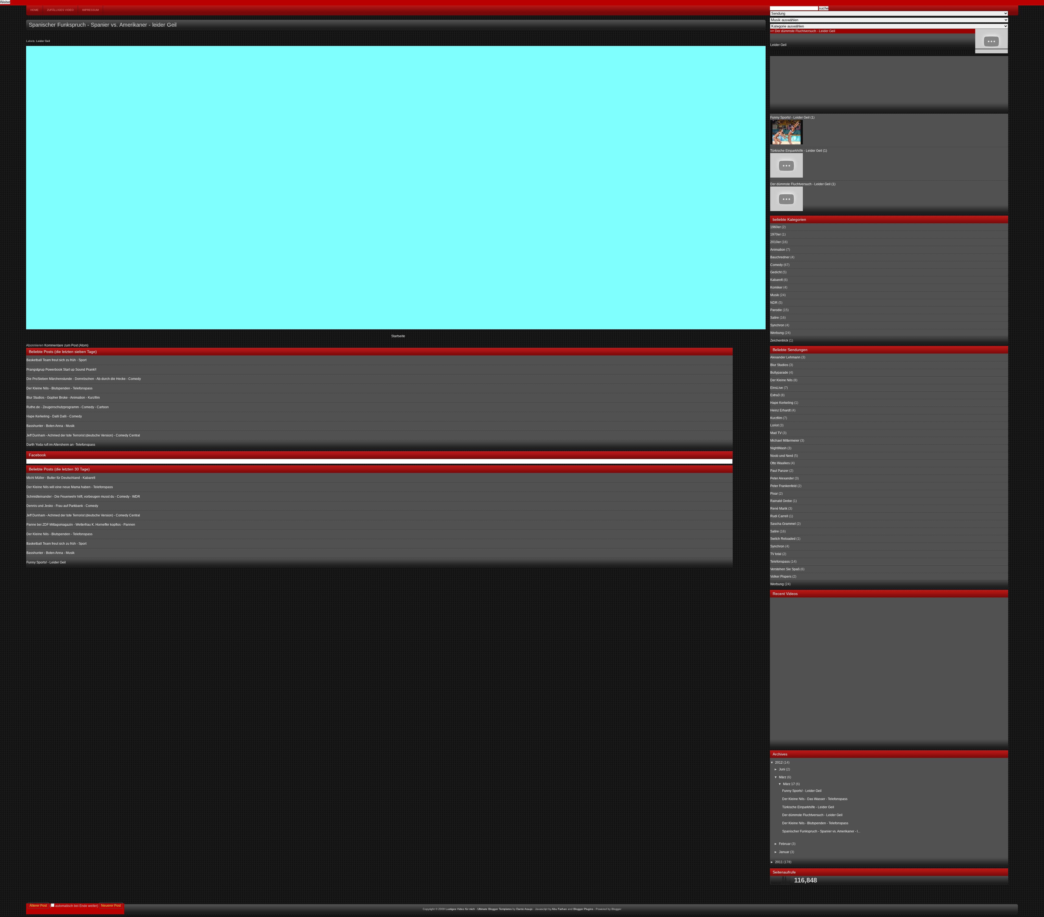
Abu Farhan (559, 908)
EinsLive (776, 388)
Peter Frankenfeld (783, 486)
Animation (777, 250)
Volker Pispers (780, 576)
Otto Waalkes (780, 463)
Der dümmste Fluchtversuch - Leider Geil (812, 815)
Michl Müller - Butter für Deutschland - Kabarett (60, 478)
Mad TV (776, 433)
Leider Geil (43, 40)
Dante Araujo (524, 908)
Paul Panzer (779, 471)
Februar (785, 844)
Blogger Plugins (583, 908)
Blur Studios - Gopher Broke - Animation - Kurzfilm (63, 397)
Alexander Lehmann (785, 357)
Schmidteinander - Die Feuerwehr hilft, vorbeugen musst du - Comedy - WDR (83, 496)
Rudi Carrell (779, 516)
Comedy (776, 265)
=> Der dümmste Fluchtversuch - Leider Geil (802, 31)
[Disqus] (396, 117)
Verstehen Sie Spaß (785, 569)
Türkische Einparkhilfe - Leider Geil (808, 807)
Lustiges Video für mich (460, 908)
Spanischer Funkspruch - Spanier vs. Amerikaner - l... (821, 831)
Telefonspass (780, 561)
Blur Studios (779, 365)
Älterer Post (38, 905)
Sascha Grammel (783, 524)
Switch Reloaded (783, 539)
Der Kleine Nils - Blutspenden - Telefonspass (59, 388)
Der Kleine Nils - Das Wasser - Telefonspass (814, 799)
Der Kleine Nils (781, 380)
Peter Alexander (782, 478)
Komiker (776, 287)
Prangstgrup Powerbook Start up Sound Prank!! (61, 369)
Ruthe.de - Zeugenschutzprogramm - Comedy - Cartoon (67, 407)
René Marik (778, 508)
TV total (775, 554)
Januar (784, 852)
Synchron (777, 325)
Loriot (774, 425)
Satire (774, 318)
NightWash (778, 448)
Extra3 (775, 395)
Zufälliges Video (60, 9)
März (783, 777)
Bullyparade (779, 372)
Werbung (777, 333)
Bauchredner (780, 257)
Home (34, 9)
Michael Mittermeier (784, 440)
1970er (775, 234)
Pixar (774, 493)
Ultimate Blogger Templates (494, 908)
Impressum (90, 9)
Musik (774, 295)
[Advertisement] (797, 83)
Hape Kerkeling (781, 403)
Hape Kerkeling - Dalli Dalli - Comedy (54, 416)
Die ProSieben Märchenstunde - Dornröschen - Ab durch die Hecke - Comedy (83, 379)
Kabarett (776, 280)
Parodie (776, 310)
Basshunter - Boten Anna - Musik (50, 426)
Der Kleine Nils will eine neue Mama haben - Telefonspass (69, 487)
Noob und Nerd (781, 456)
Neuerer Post (111, 905)
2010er (775, 242)
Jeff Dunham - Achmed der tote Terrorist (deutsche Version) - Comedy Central (83, 435)
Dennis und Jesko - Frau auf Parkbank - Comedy (62, 506)
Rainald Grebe (781, 501)
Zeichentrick (779, 340)
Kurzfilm (776, 418)
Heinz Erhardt (780, 410)
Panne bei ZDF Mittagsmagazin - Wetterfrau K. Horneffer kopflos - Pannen (80, 524)
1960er (775, 227)
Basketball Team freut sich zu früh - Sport (56, 360)
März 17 (789, 784)
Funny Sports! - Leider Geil (46, 562)
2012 (779, 762)
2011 (779, 862)
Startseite (398, 336)
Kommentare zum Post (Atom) (66, 345)
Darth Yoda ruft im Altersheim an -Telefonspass (60, 445)
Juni (782, 769)
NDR (774, 303)
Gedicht (776, 272)
